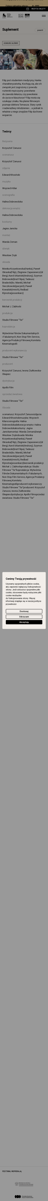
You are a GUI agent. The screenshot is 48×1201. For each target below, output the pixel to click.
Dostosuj (24, 611)
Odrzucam (24, 616)
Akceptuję (24, 622)
